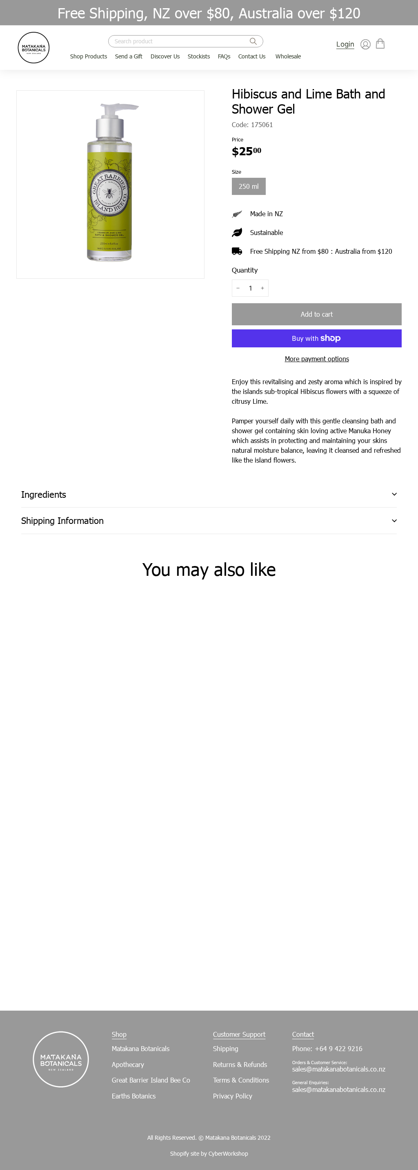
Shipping (225, 1048)
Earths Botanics (134, 1096)
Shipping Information (62, 520)
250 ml (249, 186)
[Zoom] (110, 184)
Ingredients (43, 494)
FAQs (224, 56)
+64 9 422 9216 (338, 1048)
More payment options (317, 358)
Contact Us (251, 56)
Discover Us (165, 56)
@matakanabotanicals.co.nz (345, 1089)
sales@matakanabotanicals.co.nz (338, 1069)
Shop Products (88, 56)
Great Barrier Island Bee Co (151, 1080)
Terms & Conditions (241, 1080)
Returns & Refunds (240, 1064)
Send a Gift (128, 56)
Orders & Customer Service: (319, 1062)
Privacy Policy (232, 1096)
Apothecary (128, 1064)
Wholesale (288, 56)
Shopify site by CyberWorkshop (209, 1153)
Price (237, 139)
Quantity (245, 270)
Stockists (199, 56)
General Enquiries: (310, 1082)
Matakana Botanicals (140, 1048)
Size (236, 171)
